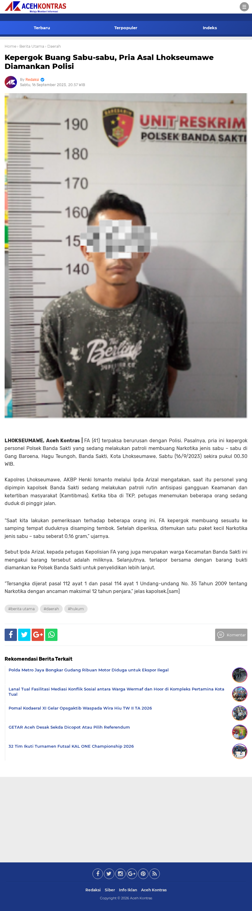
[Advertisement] (126, 818)
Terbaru (42, 27)
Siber (110, 890)
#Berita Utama (21, 609)
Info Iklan (128, 890)
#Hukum (76, 609)
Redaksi (93, 890)
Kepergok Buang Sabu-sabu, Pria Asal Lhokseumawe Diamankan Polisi (109, 62)
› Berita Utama (30, 46)
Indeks (210, 27)
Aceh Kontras (154, 890)
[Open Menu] (244, 6)
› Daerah (53, 46)
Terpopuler (125, 27)
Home (10, 46)
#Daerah (51, 609)
